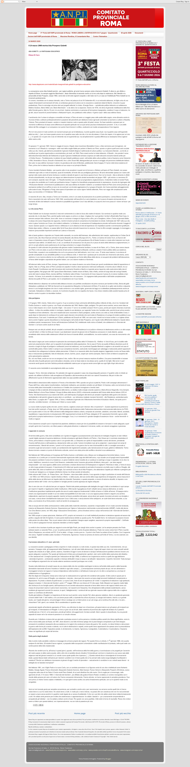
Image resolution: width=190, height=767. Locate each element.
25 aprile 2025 (141, 223)
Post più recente (36, 713)
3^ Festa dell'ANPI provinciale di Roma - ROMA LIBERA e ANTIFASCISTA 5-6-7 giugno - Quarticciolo (79, 33)
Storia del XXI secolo (143, 493)
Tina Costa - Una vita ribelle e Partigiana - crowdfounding (146, 220)
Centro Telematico (100, 36)
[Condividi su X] (38, 705)
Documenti (139, 33)
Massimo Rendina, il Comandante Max (75, 36)
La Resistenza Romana (144, 490)
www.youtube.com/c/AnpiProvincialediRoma (104, 750)
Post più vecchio (123, 713)
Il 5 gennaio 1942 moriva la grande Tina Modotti (152, 410)
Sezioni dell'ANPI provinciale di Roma (42, 36)
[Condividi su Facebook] (40, 705)
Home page (32, 33)
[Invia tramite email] (34, 705)
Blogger (108, 759)
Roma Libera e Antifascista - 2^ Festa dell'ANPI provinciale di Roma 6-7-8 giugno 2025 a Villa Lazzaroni (149, 214)
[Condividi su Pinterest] (42, 705)
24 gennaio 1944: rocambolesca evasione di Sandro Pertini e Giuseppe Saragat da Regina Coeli (153, 434)
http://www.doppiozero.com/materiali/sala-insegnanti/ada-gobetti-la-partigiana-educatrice (59, 84)
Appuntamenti (140, 203)
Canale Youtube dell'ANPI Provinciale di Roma (148, 487)
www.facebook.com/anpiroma (146, 278)
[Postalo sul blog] (36, 705)
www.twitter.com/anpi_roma (145, 280)
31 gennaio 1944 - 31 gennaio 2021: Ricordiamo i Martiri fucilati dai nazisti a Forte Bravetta (152, 423)
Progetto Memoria (142, 466)
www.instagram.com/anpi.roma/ (147, 286)
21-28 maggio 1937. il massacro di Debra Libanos (152, 386)
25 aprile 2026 (126, 33)
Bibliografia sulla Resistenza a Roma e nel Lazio (148, 475)
